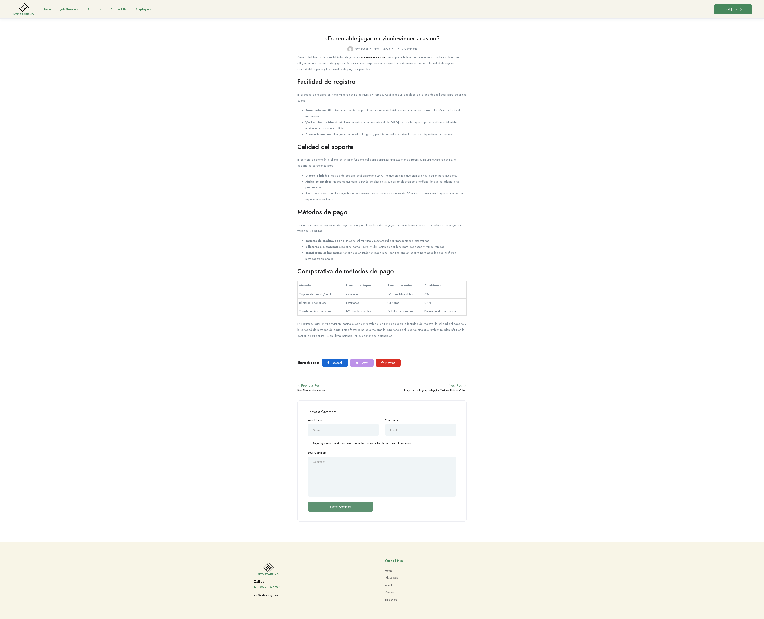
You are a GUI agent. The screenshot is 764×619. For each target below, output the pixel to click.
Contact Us (118, 9)
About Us (94, 9)
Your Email (391, 420)
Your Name (315, 420)
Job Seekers (69, 9)
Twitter (364, 363)
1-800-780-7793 (267, 587)
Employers (143, 9)
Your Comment (317, 452)
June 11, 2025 (382, 49)
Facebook (336, 363)
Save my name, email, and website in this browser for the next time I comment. (362, 443)
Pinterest (390, 363)
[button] (733, 9)
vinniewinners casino (373, 57)
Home (47, 9)
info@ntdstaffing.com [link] (266, 595)
